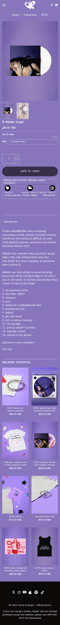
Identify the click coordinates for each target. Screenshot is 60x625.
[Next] (53, 61)
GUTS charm (15, 517)
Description (10, 222)
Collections (30, 15)
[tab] (30, 221)
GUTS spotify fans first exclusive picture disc (44, 409)
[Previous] (7, 61)
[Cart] (56, 5)
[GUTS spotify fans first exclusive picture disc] (44, 386)
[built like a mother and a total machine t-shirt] (15, 441)
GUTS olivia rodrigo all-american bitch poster (15, 569)
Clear (55, 137)
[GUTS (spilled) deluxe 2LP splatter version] (44, 441)
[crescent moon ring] (44, 495)
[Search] (52, 5)
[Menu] (4, 5)
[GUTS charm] (15, 495)
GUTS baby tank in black (44, 569)
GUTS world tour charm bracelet (15, 409)
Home (15, 15)
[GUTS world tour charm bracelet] (15, 386)
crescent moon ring (44, 517)
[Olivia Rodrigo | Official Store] (30, 5)
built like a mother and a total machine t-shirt (15, 464)
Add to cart (30, 171)
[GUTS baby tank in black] (44, 546)
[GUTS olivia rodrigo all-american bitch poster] (15, 546)
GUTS (44, 15)
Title (4, 142)
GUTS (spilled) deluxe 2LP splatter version (44, 464)
